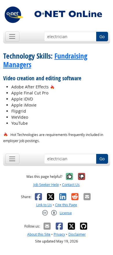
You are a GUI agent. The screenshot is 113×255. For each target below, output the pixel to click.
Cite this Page (66, 204)
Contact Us (71, 184)
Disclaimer (77, 234)
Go (102, 36)
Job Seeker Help (46, 184)
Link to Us (44, 204)
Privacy (59, 234)
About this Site (38, 234)
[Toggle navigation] (12, 36)
